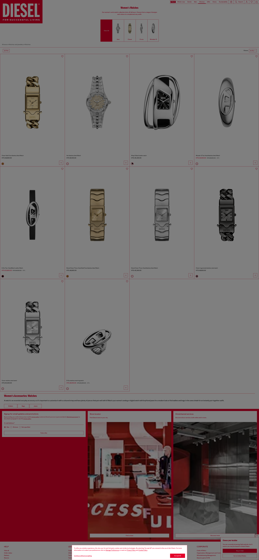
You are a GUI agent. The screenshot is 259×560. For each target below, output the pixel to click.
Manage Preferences (112, 550)
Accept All (177, 556)
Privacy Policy (131, 550)
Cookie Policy (143, 550)
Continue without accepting (83, 556)
